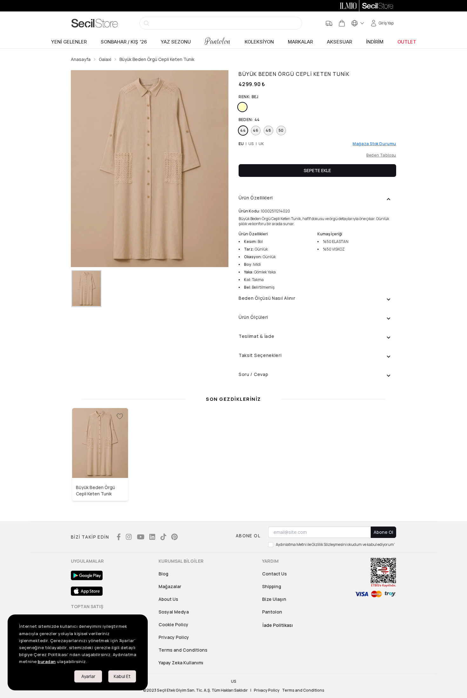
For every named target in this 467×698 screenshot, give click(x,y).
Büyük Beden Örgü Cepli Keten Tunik (156, 59)
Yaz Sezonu (176, 42)
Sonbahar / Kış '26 (124, 42)
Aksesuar (339, 42)
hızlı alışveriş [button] (100, 464)
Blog (163, 574)
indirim (374, 42)
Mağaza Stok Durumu (374, 143)
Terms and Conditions (183, 650)
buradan (47, 661)
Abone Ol (383, 532)
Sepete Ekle (317, 170)
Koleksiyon (259, 42)
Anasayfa (81, 59)
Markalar (300, 42)
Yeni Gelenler (69, 42)
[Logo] (94, 23)
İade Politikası (277, 625)
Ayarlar (88, 676)
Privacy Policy (174, 637)
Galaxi (105, 59)
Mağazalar (170, 586)
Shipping (271, 586)
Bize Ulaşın (274, 599)
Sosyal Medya (174, 612)
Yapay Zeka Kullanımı (181, 663)
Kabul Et (122, 676)
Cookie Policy (173, 624)
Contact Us (274, 574)
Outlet (406, 42)
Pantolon (218, 41)
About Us (168, 599)
